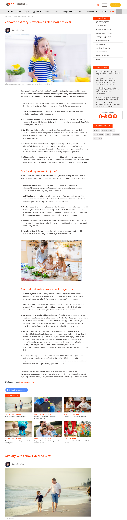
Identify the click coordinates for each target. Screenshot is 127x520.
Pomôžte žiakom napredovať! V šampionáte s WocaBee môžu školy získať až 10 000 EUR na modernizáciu (107, 90)
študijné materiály (69, 12)
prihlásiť (104, 5)
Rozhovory (116, 134)
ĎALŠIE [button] (112, 12)
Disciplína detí (98, 134)
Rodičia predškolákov (12, 16)
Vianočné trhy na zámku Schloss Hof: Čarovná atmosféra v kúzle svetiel (108, 98)
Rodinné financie (101, 52)
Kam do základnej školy (103, 48)
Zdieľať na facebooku (17, 390)
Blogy (47, 12)
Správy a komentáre (102, 55)
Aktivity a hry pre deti (27, 16)
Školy (81, 12)
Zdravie (98, 59)
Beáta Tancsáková (18, 30)
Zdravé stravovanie (26, 382)
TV (28, 12)
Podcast (38, 12)
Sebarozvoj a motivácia (103, 29)
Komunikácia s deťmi (108, 130)
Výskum (96, 130)
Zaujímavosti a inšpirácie (104, 33)
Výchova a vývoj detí (102, 22)
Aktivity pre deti (92, 12)
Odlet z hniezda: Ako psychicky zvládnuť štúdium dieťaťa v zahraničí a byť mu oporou (108, 73)
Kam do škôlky (100, 44)
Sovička (56, 12)
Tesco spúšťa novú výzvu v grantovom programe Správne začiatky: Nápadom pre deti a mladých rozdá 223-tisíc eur (105, 81)
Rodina (108, 134)
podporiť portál (115, 5)
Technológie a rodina (103, 40)
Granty (104, 12)
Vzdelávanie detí (101, 25)
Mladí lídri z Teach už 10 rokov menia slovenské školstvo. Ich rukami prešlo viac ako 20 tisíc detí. (108, 104)
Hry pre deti (97, 138)
